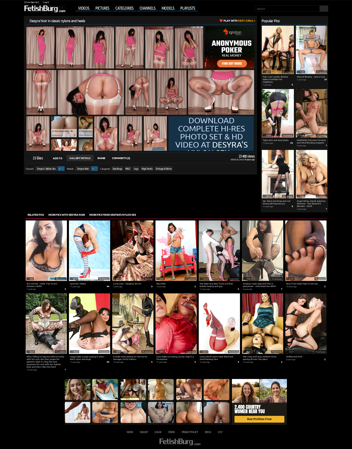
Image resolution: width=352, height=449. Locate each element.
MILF (128, 168)
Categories (124, 8)
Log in (46, 2)
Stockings (117, 168)
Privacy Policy (190, 432)
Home (130, 432)
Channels (147, 8)
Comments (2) (121, 158)
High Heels (147, 168)
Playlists (187, 8)
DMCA (208, 432)
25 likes (38, 157)
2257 (220, 432)
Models (168, 8)
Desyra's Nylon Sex (46, 168)
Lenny (241, 159)
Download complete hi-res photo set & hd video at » (211, 136)
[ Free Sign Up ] (31, 2)
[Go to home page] (44, 8)
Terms (171, 432)
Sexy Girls (238, 20)
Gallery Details (80, 158)
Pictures (102, 8)
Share (101, 158)
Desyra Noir (83, 168)
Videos (83, 8)
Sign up (144, 432)
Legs (136, 168)
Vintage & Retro (164, 168)
